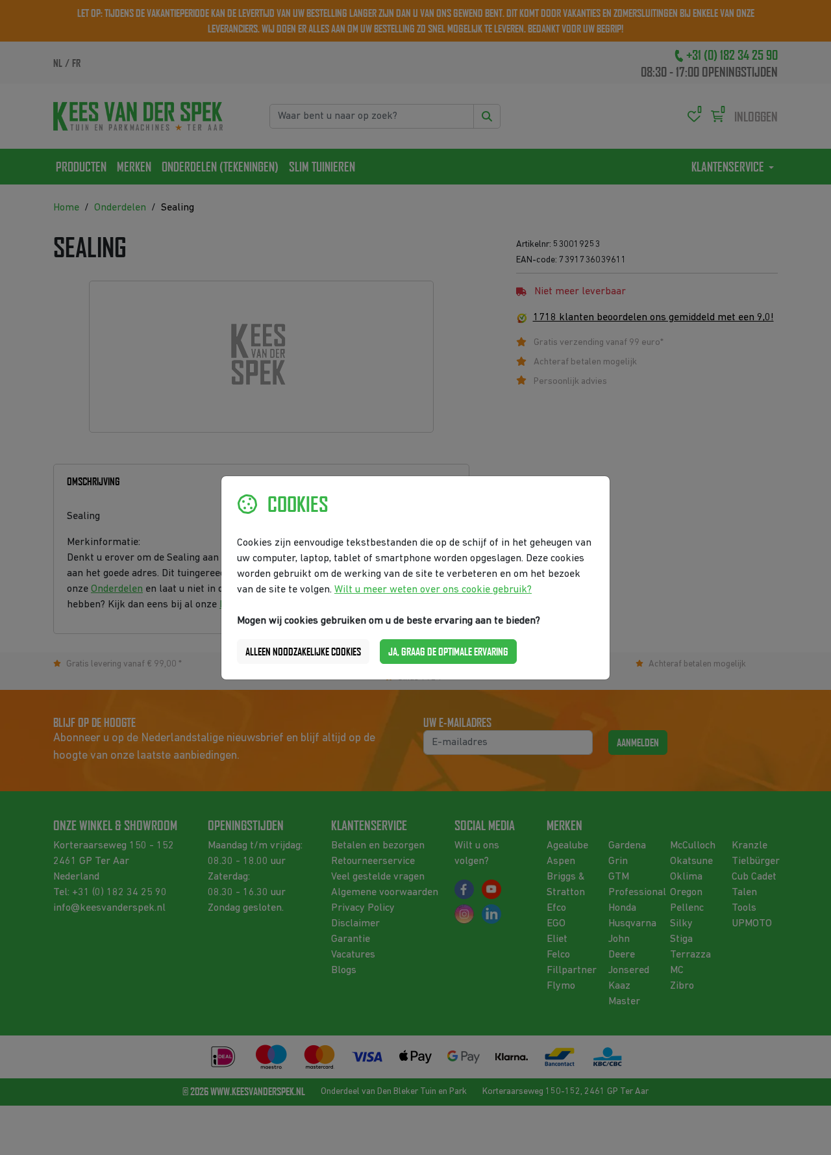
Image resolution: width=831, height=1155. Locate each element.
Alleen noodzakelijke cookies (303, 651)
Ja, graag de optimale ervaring (448, 651)
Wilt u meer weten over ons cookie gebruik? (433, 590)
